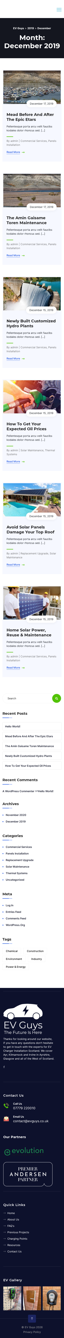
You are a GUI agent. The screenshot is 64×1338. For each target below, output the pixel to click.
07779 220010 (24, 1108)
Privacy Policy (32, 1332)
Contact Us (14, 1251)
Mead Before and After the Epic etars (30, 117)
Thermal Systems (17, 873)
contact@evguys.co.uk (31, 1121)
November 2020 (16, 815)
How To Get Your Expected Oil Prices (26, 426)
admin (14, 140)
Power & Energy (16, 966)
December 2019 (16, 821)
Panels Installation (17, 853)
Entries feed (13, 911)
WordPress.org (15, 925)
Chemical (12, 951)
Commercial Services (34, 140)
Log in (9, 905)
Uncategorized (15, 879)
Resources (13, 1245)
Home (11, 1213)
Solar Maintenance (32, 450)
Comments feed (16, 918)
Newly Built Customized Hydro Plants (31, 323)
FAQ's (10, 1225)
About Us (13, 1219)
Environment (14, 959)
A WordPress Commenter (18, 791)
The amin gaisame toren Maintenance (27, 220)
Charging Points (17, 1238)
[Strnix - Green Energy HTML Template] (23, 1018)
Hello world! (12, 726)
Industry (36, 959)
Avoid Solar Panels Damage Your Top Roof (30, 529)
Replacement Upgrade (34, 553)
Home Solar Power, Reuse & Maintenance (29, 632)
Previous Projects (18, 1232)
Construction (35, 951)
